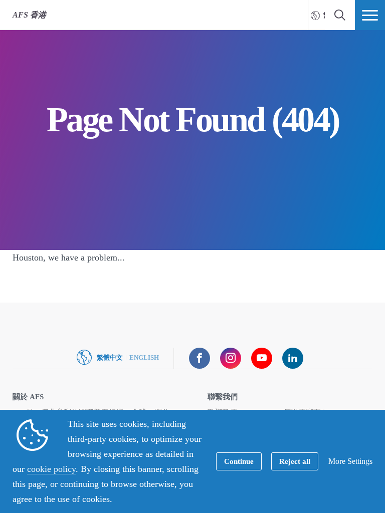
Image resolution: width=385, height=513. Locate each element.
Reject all (294, 461)
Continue (239, 461)
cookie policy (51, 469)
